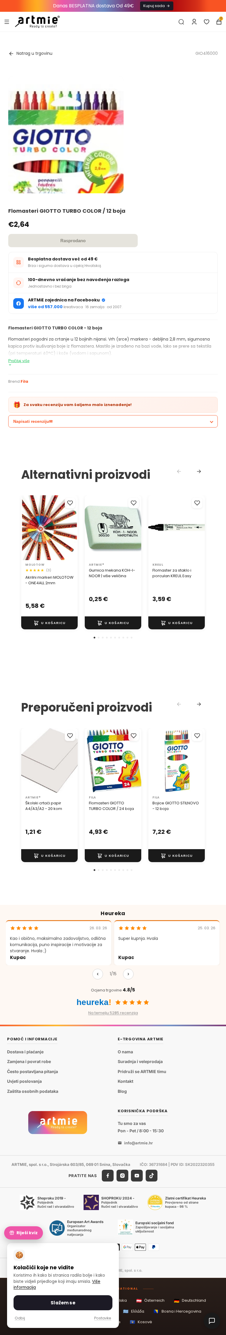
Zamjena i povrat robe (29, 1061)
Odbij (20, 1318)
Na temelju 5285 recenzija (113, 1013)
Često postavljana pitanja (32, 1071)
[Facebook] (108, 1176)
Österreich (150, 1301)
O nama (125, 1051)
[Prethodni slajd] (27, 527)
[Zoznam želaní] (206, 22)
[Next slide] (199, 471)
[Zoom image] (66, 165)
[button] (94, 637)
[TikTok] (151, 1176)
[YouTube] (137, 1176)
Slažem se (63, 1303)
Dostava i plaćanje (25, 1051)
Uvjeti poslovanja (24, 1081)
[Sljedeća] (128, 974)
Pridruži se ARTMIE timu (142, 1071)
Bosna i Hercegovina (177, 1311)
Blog (122, 1091)
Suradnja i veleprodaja (140, 1061)
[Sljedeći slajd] (71, 527)
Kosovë (141, 1322)
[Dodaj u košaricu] (49, 623)
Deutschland (190, 1301)
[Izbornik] (7, 21)
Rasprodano (73, 240)
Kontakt (125, 1081)
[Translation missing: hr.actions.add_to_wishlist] (70, 503)
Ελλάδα (133, 1311)
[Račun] (194, 21)
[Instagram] (122, 1176)
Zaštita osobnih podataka (32, 1091)
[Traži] (181, 21)
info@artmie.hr (138, 1143)
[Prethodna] (97, 974)
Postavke (102, 1318)
